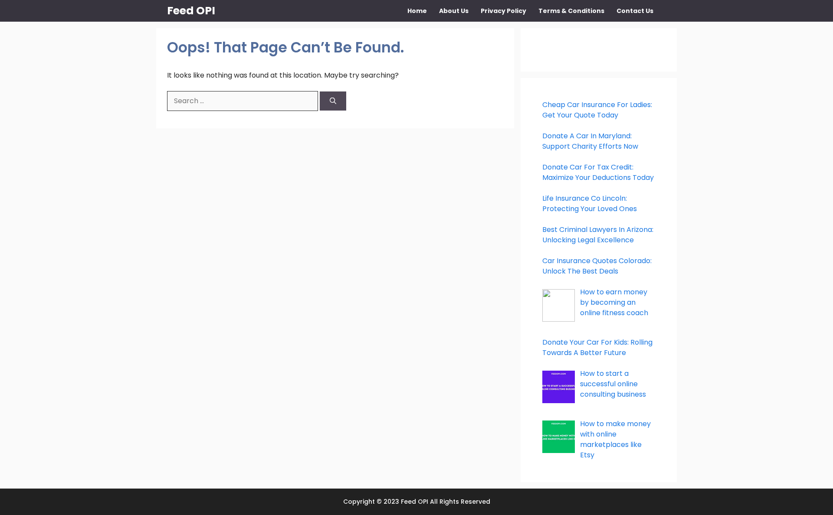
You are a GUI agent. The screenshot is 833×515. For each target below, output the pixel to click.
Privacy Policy (503, 11)
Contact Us (635, 11)
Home (417, 11)
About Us (454, 11)
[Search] (333, 101)
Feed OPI (191, 10)
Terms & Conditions (571, 11)
